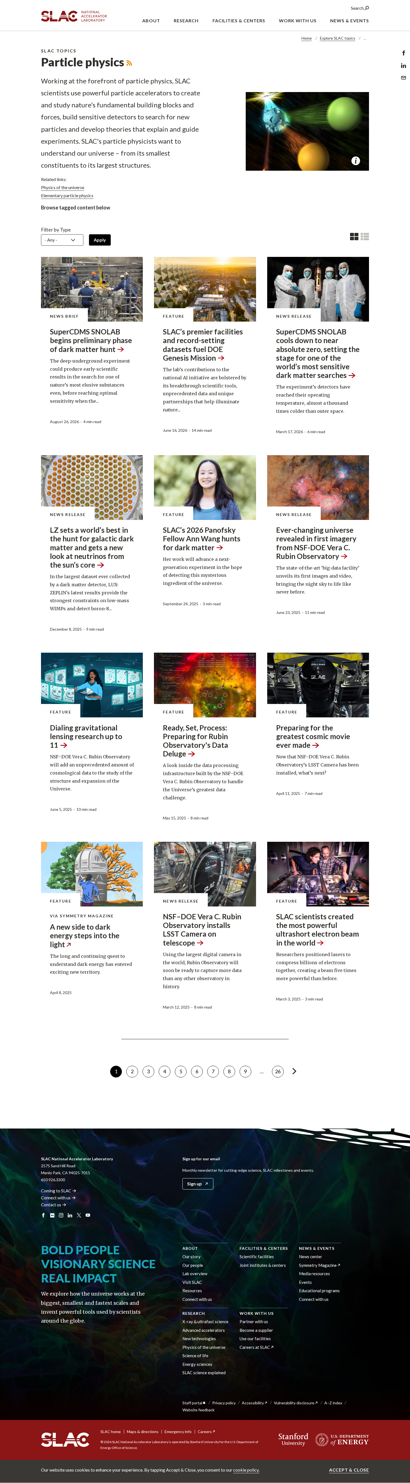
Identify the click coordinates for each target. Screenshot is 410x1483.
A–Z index (333, 1402)
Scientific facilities (257, 1256)
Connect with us (197, 1299)
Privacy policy (224, 1402)
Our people (192, 1265)
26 (279, 1071)
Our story (191, 1256)
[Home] (65, 1440)
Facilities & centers (264, 1248)
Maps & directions (142, 1431)
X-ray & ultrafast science (205, 1321)
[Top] (397, 1384)
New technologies (199, 1338)
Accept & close (349, 1469)
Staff (192, 1402)
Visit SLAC (192, 1282)
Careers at (255, 1347)
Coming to (56, 1190)
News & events (316, 1248)
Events (305, 1282)
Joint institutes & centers (263, 1265)
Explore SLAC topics (337, 38)
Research (193, 1313)
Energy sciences (197, 1364)
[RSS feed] (129, 62)
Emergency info (178, 1431)
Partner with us (254, 1321)
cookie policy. (246, 1469)
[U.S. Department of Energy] (340, 1439)
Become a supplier (256, 1330)
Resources (192, 1290)
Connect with (56, 1197)
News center (310, 1256)
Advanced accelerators (203, 1330)
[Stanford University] (293, 1439)
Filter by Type (56, 229)
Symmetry (318, 1265)
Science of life (195, 1355)
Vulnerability (294, 1402)
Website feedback (198, 1409)
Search (358, 8)
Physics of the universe (203, 1347)
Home (307, 38)
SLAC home (110, 1431)
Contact (51, 1204)
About (190, 1248)
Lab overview (194, 1273)
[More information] (355, 160)
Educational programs (319, 1290)
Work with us (257, 1313)
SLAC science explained (204, 1372)
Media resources (314, 1273)
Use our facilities (255, 1338)
